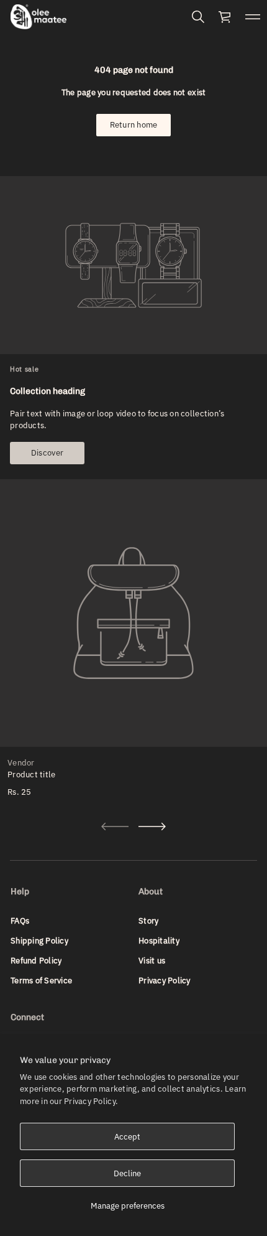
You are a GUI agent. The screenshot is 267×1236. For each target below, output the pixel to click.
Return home (134, 124)
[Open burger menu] (252, 16)
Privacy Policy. (91, 1101)
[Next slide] (152, 826)
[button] (198, 16)
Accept (127, 1136)
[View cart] (225, 16)
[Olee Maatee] (38, 16)
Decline (127, 1173)
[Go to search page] (198, 16)
